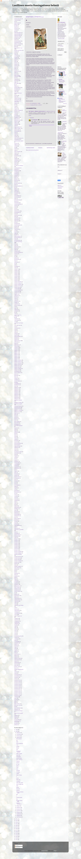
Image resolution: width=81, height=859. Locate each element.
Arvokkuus (16, 38)
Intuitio (15, 162)
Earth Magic (16, 83)
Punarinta (16, 496)
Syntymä (15, 594)
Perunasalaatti (17, 478)
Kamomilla (16, 191)
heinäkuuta (18, 807)
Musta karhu (16, 422)
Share (15, 564)
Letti (15, 306)
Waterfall (16, 699)
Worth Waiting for (17, 708)
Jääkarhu (15, 188)
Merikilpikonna (17, 384)
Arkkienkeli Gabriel (17, 32)
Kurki (15, 255)
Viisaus (15, 668)
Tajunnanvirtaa (60, 132)
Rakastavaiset (16, 507)
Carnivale (16, 51)
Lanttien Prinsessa (17, 285)
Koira (15, 230)
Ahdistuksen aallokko (18, 752)
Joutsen (15, 177)
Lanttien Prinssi (17, 287)
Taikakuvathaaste (17, 599)
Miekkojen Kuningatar (18, 403)
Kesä (15, 208)
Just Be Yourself (17, 183)
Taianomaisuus (17, 598)
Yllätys (15, 718)
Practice (15, 494)
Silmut (15, 574)
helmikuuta (18, 815)
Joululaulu (16, 173)
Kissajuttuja (16, 223)
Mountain (16, 418)
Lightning (16, 309)
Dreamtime (16, 80)
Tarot (15, 614)
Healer (15, 135)
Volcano (15, 678)
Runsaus (15, 521)
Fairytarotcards (17, 98)
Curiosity (15, 65)
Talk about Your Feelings (18, 605)
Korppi (15, 238)
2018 (17, 828)
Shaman (15, 563)
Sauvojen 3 (16, 541)
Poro (15, 493)
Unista (15, 652)
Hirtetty (15, 146)
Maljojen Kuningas (17, 361)
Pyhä (17, 741)
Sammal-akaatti (17, 534)
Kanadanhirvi (16, 192)
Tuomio (15, 644)
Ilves (15, 157)
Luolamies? (18, 781)
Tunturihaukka (17, 641)
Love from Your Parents (18, 322)
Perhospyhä (18, 756)
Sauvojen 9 (16, 550)
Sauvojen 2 (16, 540)
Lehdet (15, 298)
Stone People (16, 587)
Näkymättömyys (17, 446)
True (15, 634)
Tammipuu (16, 611)
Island (15, 164)
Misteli (15, 415)
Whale (15, 701)
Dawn (15, 68)
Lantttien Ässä (17, 292)
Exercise (15, 95)
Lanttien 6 (16, 276)
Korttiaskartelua (17, 240)
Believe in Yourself (17, 43)
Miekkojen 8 (16, 397)
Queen (17, 765)
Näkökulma (16, 447)
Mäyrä (15, 430)
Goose (17, 778)
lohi (15, 317)
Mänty (15, 429)
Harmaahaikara (17, 131)
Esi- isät (17, 764)
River (15, 517)
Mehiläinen (16, 379)
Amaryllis (16, 25)
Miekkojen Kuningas (18, 402)
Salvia (15, 531)
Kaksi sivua (18, 779)
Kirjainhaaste (16, 218)
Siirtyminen (16, 573)
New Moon (16, 440)
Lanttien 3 (16, 271)
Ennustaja (16, 90)
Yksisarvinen (16, 709)
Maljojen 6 (16, 354)
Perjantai (18, 761)
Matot (15, 376)
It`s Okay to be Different (18, 165)
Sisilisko (15, 580)
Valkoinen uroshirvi (17, 658)
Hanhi (15, 125)
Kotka (15, 244)
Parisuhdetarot (17, 468)
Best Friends (16, 45)
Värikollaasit (60, 188)
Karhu (15, 198)
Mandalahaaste (17, 371)
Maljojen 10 (16, 347)
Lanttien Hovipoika (17, 281)
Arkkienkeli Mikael (17, 34)
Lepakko (15, 302)
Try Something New (18, 636)
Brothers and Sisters (18, 50)
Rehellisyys (16, 508)
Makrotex (16, 346)
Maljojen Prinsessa (17, 364)
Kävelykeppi (16, 266)
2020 (17, 825)
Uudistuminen (16, 654)
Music (15, 420)
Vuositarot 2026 (17, 695)
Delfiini (15, 72)
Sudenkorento (16, 588)
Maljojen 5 (16, 353)
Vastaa (30, 115)
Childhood (16, 58)
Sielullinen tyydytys (17, 566)
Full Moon (16, 111)
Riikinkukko (16, 512)
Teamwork (16, 619)
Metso (15, 386)
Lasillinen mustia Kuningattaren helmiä (35, 5)
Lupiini (15, 330)
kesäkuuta (18, 809)
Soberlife (16, 583)
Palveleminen (16, 466)
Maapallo (16, 337)
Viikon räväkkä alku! (19, 784)
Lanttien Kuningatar (18, 284)
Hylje (15, 150)
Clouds (15, 60)
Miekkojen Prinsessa (18, 406)
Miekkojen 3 (16, 390)
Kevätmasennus (17, 215)
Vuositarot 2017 (17, 682)
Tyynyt (15, 647)
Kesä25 (15, 209)
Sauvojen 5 (16, 544)
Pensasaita (16, 473)
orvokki (15, 457)
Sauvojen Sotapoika (18, 560)
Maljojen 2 (16, 348)
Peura (15, 483)
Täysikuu (16, 649)
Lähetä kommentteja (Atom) (33, 150)
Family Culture (16, 99)
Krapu (15, 245)
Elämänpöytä (16, 88)
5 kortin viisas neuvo (18, 18)
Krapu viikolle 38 (19, 759)
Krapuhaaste (16, 246)
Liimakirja (16, 310)
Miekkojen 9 (16, 398)
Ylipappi (15, 716)
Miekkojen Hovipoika (18, 400)
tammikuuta (18, 816)
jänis (15, 187)
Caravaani (60, 79)
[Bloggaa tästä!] (44, 103)
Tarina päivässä (17, 613)
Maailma (15, 335)
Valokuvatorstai (17, 659)
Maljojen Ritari (17, 367)
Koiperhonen (16, 229)
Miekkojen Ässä (17, 411)
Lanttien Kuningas (17, 283)
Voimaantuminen (17, 674)
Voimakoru (64, 85)
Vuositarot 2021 (17, 688)
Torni (15, 631)
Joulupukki (16, 174)
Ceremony (16, 55)
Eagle (15, 81)
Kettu (15, 213)
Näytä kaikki (65, 103)
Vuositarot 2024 (17, 692)
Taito (15, 603)
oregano (15, 455)
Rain (15, 504)
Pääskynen (16, 500)
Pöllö (15, 501)
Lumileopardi (16, 328)
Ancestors (16, 28)
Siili (14, 571)
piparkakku (16, 490)
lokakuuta (18, 735)
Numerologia (16, 444)
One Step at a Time (17, 451)
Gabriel (15, 113)
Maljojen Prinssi (17, 365)
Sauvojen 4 (16, 543)
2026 (17, 729)
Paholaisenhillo (17, 462)
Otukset (15, 460)
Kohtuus (15, 227)
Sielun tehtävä (16, 567)
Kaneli (15, 194)
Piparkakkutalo (17, 492)
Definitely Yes (16, 71)
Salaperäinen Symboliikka (18, 529)
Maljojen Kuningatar (18, 362)
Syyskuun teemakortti (18, 803)
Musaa (17, 747)
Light (15, 308)
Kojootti (15, 231)
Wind (15, 702)
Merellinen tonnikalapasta (17, 383)
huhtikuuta (18, 812)
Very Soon (16, 663)
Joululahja (16, 172)
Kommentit (18, 847)
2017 (17, 830)
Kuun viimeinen (19, 738)
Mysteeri (15, 427)
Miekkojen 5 (16, 393)
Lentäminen (16, 301)
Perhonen (16, 475)
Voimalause (16, 677)
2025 (17, 731)
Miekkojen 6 (16, 394)
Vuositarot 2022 (17, 689)
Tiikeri (15, 626)
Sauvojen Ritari (17, 559)
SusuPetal (60, 98)
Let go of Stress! (17, 305)
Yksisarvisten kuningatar (18, 713)
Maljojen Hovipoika (17, 360)
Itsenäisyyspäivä (17, 167)
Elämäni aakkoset (17, 87)
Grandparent (16, 117)
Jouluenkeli (16, 169)
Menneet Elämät (17, 381)
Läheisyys (16, 333)
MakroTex (59, 185)
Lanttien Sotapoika (17, 290)
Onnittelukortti (17, 453)
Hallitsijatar (16, 124)
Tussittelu (16, 645)
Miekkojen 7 (16, 395)
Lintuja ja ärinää (19, 797)
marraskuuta (18, 734)
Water (15, 698)
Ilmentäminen (16, 155)
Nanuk (15, 434)
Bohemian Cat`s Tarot (18, 48)
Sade (15, 526)
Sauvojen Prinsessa (17, 556)
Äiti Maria (16, 723)
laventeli (15, 296)
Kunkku (17, 787)
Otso (15, 458)
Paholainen (16, 461)
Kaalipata (16, 190)
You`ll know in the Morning (17, 721)
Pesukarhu (16, 480)
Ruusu (15, 522)
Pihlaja (15, 486)
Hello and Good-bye (18, 138)
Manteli (15, 374)
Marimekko (16, 375)
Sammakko (16, 533)
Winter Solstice (17, 703)
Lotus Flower (16, 320)
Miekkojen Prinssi (17, 407)
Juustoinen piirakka (17, 186)
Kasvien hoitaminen (17, 204)
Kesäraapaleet (17, 212)
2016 (17, 831)
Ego (15, 84)
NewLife (15, 441)
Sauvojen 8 (16, 548)
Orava (15, 454)
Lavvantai (18, 770)
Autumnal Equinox (17, 41)
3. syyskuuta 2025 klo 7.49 (44, 119)
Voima (15, 673)
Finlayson (16, 103)
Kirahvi (15, 216)
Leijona (15, 299)
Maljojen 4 (16, 351)
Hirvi (15, 147)
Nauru (15, 437)
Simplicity (16, 576)
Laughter (16, 294)
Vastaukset (32, 117)
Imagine (15, 158)
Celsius (15, 54)
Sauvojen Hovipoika (17, 551)
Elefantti (15, 86)
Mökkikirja (16, 432)
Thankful (15, 624)
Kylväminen (16, 262)
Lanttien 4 (40, 104)
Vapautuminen (17, 662)
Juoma (15, 181)
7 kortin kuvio (16, 20)
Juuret (15, 184)
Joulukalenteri (16, 170)
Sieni (15, 570)
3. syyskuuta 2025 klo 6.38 (50, 111)
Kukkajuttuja (16, 251)
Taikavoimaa (16, 601)
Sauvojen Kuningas (17, 552)
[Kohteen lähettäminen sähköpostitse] (43, 103)
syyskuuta (18, 737)
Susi (15, 592)
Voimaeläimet (16, 675)
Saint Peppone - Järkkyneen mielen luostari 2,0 (37, 111)
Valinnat (15, 656)
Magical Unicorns (17, 340)
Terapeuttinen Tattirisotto (17, 623)
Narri (15, 436)
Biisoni (15, 46)
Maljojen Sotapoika (17, 368)
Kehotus (15, 205)
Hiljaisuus (16, 144)
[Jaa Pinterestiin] (47, 103)
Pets (15, 482)
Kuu (15, 256)
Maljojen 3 (16, 350)
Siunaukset (16, 581)
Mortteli (15, 417)
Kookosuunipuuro (17, 236)
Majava (15, 343)
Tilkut (15, 627)
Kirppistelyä (16, 220)
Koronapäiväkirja (17, 237)
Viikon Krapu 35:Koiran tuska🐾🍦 (64, 74)
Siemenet (16, 569)
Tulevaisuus (16, 638)
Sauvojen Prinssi (17, 558)
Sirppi (15, 578)
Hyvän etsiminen (17, 151)
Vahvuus (15, 655)
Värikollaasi (16, 696)
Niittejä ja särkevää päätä (19, 792)
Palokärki (16, 465)
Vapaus (15, 661)
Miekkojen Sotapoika (18, 410)
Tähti (15, 648)
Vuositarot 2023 (17, 691)
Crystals (15, 64)
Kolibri (15, 233)
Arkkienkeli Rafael (17, 35)
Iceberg (15, 154)
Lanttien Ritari (16, 288)
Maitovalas (16, 342)
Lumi (15, 326)
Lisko (15, 313)
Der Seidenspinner (34, 119)
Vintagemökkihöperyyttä (18, 669)
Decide (15, 69)
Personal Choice (17, 476)
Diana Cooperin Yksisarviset (17, 76)
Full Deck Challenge (17, 110)
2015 (17, 833)
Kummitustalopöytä (18, 252)
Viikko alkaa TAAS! (19, 782)
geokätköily (16, 115)
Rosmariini (16, 519)
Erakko (15, 91)
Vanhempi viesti (51, 147)
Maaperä (16, 339)
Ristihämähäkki (17, 514)
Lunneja (17, 746)
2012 (17, 838)
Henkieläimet (16, 139)
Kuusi (15, 260)
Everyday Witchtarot (34, 104)
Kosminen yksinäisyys (18, 241)
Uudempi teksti (30, 147)
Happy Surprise (17, 127)
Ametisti (15, 27)
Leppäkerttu (16, 303)
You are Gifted (17, 719)
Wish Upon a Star (17, 705)
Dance (15, 67)
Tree (15, 633)
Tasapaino (16, 618)
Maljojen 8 (16, 357)
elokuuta (18, 805)
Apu (15, 31)
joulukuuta (18, 732)
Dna (15, 77)
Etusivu (40, 147)
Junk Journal (16, 180)
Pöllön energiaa (19, 753)
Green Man (16, 118)
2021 (17, 823)
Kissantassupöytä (17, 225)
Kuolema (16, 253)
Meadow (16, 378)
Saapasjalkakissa (17, 525)
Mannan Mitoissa (17, 372)
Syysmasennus (17, 595)
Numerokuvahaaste (17, 443)
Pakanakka (16, 464)
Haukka (15, 133)
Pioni (15, 489)
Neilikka (15, 439)
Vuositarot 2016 (17, 681)
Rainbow (15, 505)
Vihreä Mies (16, 665)
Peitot (15, 472)
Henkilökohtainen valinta (18, 140)
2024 (17, 819)
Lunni (15, 329)
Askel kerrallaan (19, 758)
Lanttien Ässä (16, 291)
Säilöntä (15, 597)
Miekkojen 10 (16, 387)
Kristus (15, 248)
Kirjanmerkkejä (64, 142)
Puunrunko (16, 499)
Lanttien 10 (16, 269)
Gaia (15, 114)
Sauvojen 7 (16, 547)
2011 (17, 839)
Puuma (15, 497)
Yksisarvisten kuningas (18, 710)
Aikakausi (16, 24)
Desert (15, 74)
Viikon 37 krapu (19, 775)
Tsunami (15, 637)
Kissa (15, 222)
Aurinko (15, 39)
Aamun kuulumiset (19, 743)
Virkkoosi (16, 671)
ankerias (15, 29)
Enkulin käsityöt (61, 91)
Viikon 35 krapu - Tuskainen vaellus (62, 81)
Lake (15, 267)
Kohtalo (15, 226)
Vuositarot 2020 (17, 687)
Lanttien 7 (16, 277)
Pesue (15, 479)
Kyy (15, 263)
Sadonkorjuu (16, 528)
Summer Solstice (17, 591)
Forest (15, 107)
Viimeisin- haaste (17, 666)
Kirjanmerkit (16, 219)
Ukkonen (15, 651)
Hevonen (16, 143)
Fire (15, 104)
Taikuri (15, 602)
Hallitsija (15, 122)
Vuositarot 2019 (17, 685)
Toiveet (15, 629)
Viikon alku (18, 755)
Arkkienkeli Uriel (17, 36)
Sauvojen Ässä (17, 562)
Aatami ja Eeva (17, 22)
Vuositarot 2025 (17, 694)
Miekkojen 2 (16, 388)
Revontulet (16, 511)
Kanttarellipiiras (17, 195)
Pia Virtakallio (16, 485)
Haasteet (16, 121)
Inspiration (61, 83)
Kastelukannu (16, 202)
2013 (17, 836)
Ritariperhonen (17, 515)
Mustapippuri (16, 424)
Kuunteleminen (17, 259)
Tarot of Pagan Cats (18, 616)
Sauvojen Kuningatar (18, 554)
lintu (15, 312)
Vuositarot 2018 (17, 684)
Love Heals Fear (17, 325)
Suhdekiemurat (17, 590)
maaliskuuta (18, 813)
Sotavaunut (16, 584)
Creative (15, 62)
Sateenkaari (16, 536)
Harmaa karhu (16, 129)
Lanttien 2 (16, 270)
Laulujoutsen (16, 295)
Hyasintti (16, 148)
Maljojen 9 (16, 358)
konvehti (15, 234)
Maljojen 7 (16, 355)
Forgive (15, 108)
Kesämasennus (17, 211)
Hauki (15, 132)
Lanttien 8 (16, 278)
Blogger (55, 850)
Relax (15, 510)
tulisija (15, 640)
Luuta (15, 332)
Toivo (15, 630)
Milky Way (16, 413)
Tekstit (17, 845)
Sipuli (15, 577)
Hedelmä (16, 136)
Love (15, 321)
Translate (61, 46)
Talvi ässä (16, 609)
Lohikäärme (16, 318)
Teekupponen (16, 621)
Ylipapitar (16, 715)
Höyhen (15, 153)
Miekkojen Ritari (17, 408)
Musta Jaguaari (17, 421)
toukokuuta (18, 810)
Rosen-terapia (16, 518)
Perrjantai (18, 771)
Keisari (15, 206)
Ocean (15, 448)
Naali (15, 433)
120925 (17, 773)
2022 (17, 822)
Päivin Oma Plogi (62, 71)
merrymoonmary (44, 850)
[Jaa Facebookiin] (46, 103)
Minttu (15, 414)
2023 (17, 820)
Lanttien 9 (16, 280)
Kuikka (15, 249)
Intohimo (16, 161)
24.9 (17, 749)
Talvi (15, 607)
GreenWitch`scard (17, 120)
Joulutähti (16, 176)
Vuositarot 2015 (17, 680)
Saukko (15, 537)
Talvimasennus (17, 610)
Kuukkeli (15, 257)
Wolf (15, 706)
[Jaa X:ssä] (45, 103)
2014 (17, 834)
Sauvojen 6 (16, 545)
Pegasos (15, 471)
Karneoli (15, 201)
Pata (15, 469)
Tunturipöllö (16, 642)
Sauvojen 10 (16, 538)
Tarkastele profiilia (61, 38)
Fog (15, 106)
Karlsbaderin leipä (17, 199)
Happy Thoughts (17, 128)
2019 (17, 826)
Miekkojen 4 (16, 391)
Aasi (15, 21)
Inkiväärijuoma (17, 159)
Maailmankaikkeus (17, 336)
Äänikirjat (16, 724)
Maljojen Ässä (16, 369)
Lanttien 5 (16, 274)
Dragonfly (16, 79)
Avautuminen (16, 42)
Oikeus (15, 450)
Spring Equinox (17, 585)
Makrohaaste (16, 344)
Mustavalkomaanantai (18, 425)
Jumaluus (16, 179)
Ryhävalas (16, 524)
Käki (15, 264)
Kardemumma (17, 197)
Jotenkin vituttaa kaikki (19, 801)
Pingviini (15, 487)
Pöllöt (15, 503)
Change (15, 57)
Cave (15, 53)
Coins (15, 61)
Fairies (15, 96)
